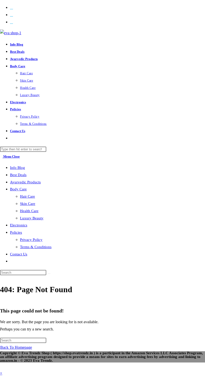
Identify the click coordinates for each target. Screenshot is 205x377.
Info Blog (17, 168)
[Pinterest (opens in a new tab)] (11, 15)
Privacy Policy (31, 240)
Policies (16, 232)
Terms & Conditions (36, 247)
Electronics (18, 225)
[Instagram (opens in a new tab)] (11, 22)
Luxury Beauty (32, 218)
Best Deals (18, 175)
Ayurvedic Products (25, 182)
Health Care (29, 211)
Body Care (18, 189)
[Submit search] (49, 273)
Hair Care (27, 196)
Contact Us (18, 254)
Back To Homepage (16, 347)
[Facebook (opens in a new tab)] (11, 7)
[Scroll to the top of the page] (1, 366)
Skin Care (27, 204)
